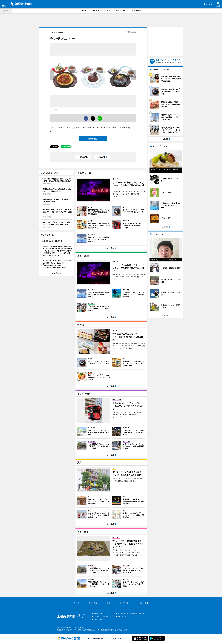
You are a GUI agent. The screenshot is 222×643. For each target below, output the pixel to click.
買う (108, 10)
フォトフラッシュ (57, 32)
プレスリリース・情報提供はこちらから (131, 613)
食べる (83, 10)
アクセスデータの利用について (103, 616)
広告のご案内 (97, 619)
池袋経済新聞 (21, 4)
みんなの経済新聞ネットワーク (68, 638)
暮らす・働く (121, 10)
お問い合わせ (121, 616)
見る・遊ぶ (96, 10)
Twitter (210, 4)
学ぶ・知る (136, 10)
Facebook (205, 4)
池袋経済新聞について (100, 613)
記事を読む (92, 138)
